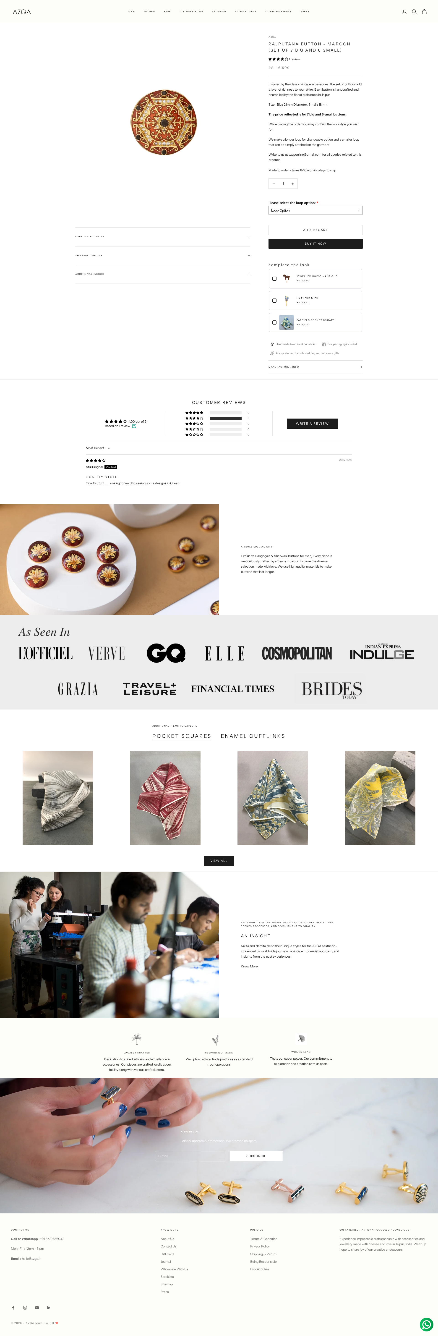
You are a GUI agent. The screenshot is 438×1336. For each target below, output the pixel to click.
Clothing (219, 11)
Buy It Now (315, 243)
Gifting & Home (191, 11)
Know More (249, 966)
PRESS (305, 11)
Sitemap (167, 1284)
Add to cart (315, 230)
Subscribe (256, 1156)
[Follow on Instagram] (25, 1307)
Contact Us (169, 1246)
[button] (279, 59)
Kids (167, 11)
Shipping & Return (263, 1254)
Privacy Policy (260, 1246)
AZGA (272, 37)
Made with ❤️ (47, 1323)
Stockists (167, 1277)
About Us (167, 1239)
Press (165, 1292)
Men (131, 11)
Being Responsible (263, 1262)
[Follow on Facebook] (13, 1307)
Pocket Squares (182, 736)
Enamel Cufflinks (253, 736)
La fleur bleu (307, 298)
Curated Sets (245, 11)
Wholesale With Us (174, 1269)
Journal (166, 1262)
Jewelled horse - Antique (317, 276)
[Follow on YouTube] (37, 1307)
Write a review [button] (312, 424)
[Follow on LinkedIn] (49, 1307)
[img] (95, 460)
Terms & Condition (263, 1239)
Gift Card (167, 1254)
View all (219, 860)
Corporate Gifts (279, 11)
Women (149, 11)
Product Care (259, 1269)
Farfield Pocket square (316, 320)
